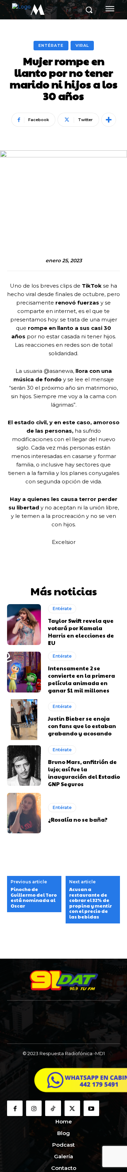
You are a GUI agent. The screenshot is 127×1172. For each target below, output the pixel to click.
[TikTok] (53, 1108)
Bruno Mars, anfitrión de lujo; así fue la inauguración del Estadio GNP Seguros (84, 773)
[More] (108, 120)
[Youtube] (91, 1108)
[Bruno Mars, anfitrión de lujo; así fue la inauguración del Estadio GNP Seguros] (24, 765)
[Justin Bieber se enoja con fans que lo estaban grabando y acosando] (24, 719)
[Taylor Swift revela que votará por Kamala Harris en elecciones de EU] (24, 624)
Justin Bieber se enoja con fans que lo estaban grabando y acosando (82, 726)
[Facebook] (15, 1108)
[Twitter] (72, 1108)
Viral (82, 45)
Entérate (51, 45)
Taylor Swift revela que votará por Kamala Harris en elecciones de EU (81, 631)
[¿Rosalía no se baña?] (24, 813)
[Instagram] (34, 1108)
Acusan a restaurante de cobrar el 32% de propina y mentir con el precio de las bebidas (90, 903)
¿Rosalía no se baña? (78, 819)
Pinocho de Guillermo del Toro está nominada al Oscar (34, 898)
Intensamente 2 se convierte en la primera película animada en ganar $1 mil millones (81, 679)
